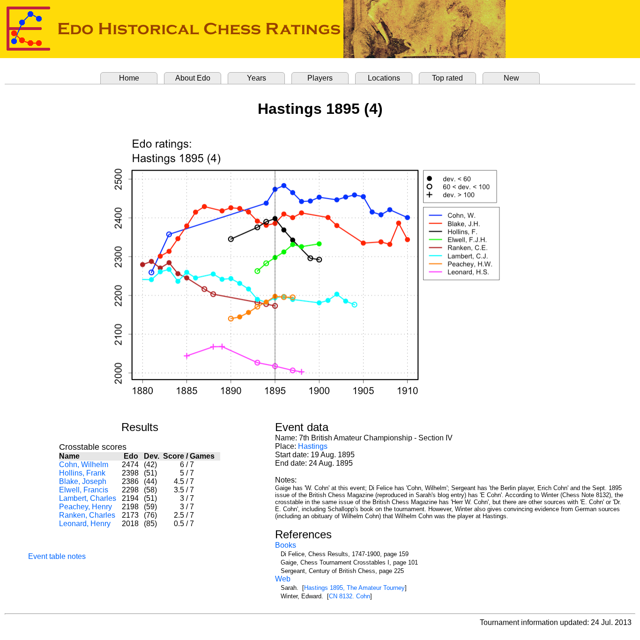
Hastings (312, 446)
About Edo (192, 78)
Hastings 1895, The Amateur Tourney (354, 587)
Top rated (447, 78)
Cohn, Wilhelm (83, 465)
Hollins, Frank (82, 473)
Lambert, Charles (87, 498)
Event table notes (57, 556)
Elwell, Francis (83, 490)
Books (285, 545)
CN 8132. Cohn (349, 596)
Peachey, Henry (85, 507)
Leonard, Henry (85, 524)
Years (256, 78)
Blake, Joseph (82, 481)
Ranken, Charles (87, 515)
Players (320, 78)
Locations (384, 78)
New (511, 78)
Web (282, 579)
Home (129, 78)
